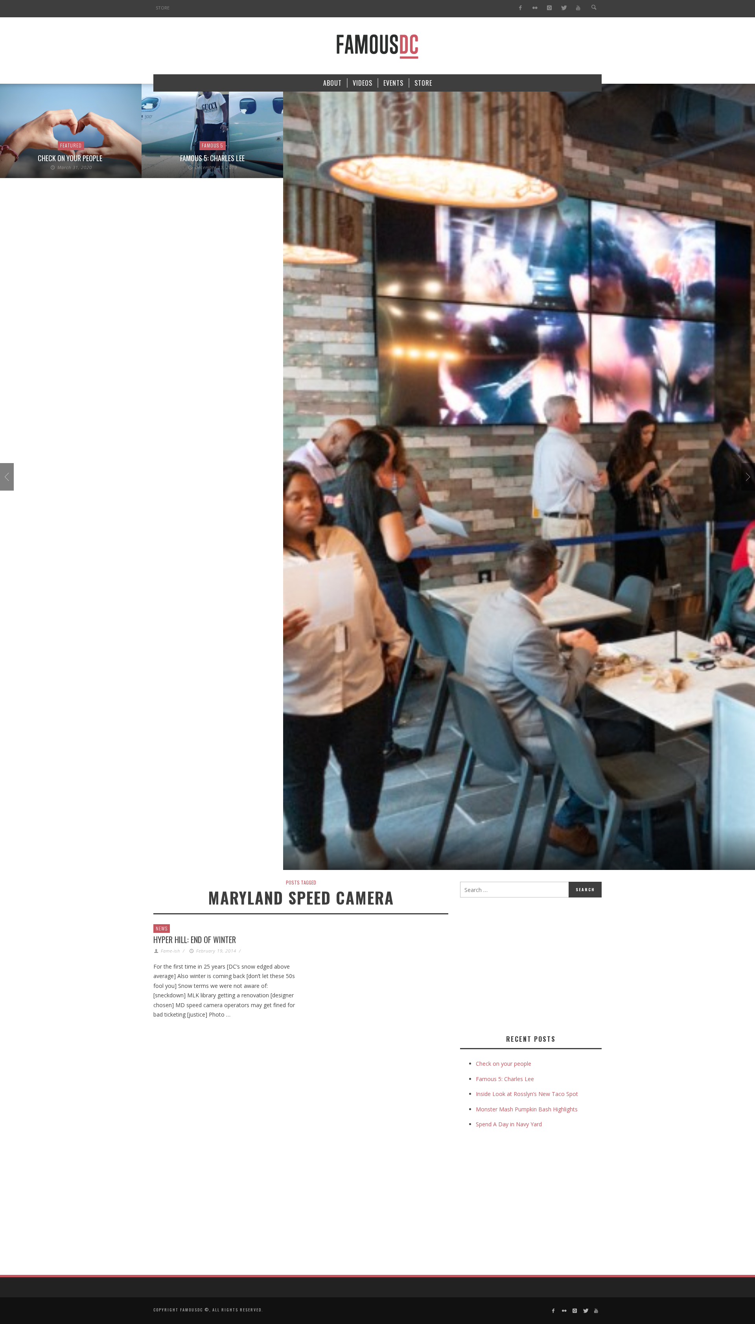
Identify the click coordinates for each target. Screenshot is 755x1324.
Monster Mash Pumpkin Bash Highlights (527, 1109)
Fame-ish (170, 951)
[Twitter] (563, 8)
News (162, 928)
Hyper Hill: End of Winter (194, 939)
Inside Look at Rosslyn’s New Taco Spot (527, 1094)
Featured (71, 145)
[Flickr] (535, 8)
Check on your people (71, 158)
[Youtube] (578, 8)
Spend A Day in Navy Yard (509, 1124)
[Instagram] (549, 8)
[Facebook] (520, 8)
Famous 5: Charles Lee (212, 158)
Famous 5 (212, 145)
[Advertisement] (526, 964)
